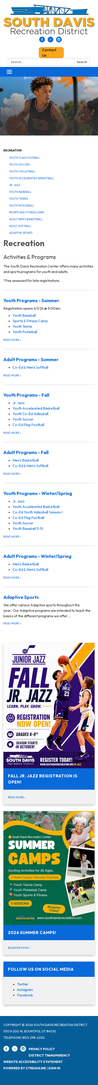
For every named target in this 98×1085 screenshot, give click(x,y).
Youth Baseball (20, 192)
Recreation (12, 150)
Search (82, 62)
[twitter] (50, 41)
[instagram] (59, 41)
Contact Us (49, 53)
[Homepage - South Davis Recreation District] (49, 21)
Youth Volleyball (22, 171)
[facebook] (42, 41)
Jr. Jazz (14, 185)
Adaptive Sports (20, 233)
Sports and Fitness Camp (26, 212)
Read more (12, 340)
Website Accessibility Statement (33, 1062)
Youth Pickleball (21, 205)
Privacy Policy (42, 1049)
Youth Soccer (19, 164)
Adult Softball (20, 226)
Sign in (54, 1068)
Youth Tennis (18, 198)
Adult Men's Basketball (26, 219)
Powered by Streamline (24, 1068)
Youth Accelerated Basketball (31, 178)
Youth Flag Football (24, 157)
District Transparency (49, 1055)
